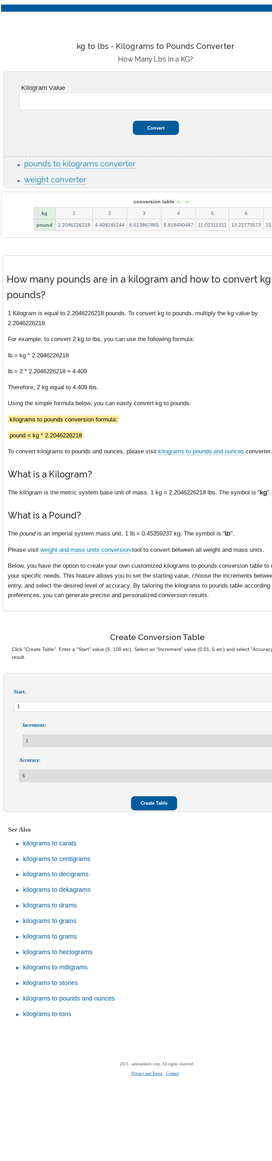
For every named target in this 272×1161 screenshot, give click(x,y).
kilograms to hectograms (57, 952)
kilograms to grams (50, 936)
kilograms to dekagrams (57, 889)
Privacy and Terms (147, 1073)
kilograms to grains (49, 920)
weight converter (55, 179)
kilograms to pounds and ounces (201, 451)
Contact (172, 1073)
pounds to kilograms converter (80, 163)
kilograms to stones (50, 982)
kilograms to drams (50, 905)
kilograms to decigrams (56, 874)
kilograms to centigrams (56, 858)
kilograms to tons (47, 1014)
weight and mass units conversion (85, 549)
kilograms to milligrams (55, 967)
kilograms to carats (49, 843)
